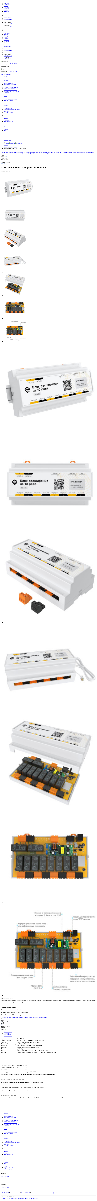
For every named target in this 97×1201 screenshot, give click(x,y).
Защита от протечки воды (63, 152)
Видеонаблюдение (37, 152)
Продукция (6, 4)
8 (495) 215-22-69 (25, 1192)
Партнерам (6, 7)
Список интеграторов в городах (12, 101)
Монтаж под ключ (8, 100)
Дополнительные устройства (11, 91)
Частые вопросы (8, 1036)
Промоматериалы (8, 112)
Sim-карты (25, 153)
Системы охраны (27, 152)
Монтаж (6, 6)
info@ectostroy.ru (55, 1192)
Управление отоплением (10, 84)
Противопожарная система (11, 87)
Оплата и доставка (8, 1167)
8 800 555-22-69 (8, 23)
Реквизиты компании (32, 1198)
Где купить (6, 12)
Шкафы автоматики (89, 152)
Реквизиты (6, 122)
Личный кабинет (8, 19)
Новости (6, 129)
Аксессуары (7, 92)
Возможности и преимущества (12, 109)
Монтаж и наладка (8, 121)
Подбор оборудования (34, 153)
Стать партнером (8, 108)
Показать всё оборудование (47, 153)
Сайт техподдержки (6, 74)
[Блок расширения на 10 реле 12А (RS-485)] (19, 203)
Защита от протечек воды (10, 88)
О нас (5, 1166)
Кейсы (5, 130)
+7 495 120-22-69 (8, 26)
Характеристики (8, 1032)
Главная (6, 145)
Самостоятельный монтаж (10, 99)
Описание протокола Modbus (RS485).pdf (11, 1017)
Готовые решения (8, 83)
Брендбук (6, 111)
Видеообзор (7, 1033)
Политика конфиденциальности (19, 1198)
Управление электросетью (10, 90)
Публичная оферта (5, 1198)
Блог (5, 42)
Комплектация (7, 1034)
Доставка (6, 10)
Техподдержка (7, 17)
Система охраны (8, 85)
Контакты (6, 11)
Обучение (6, 8)
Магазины (6, 118)
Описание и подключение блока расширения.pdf (35, 1017)
